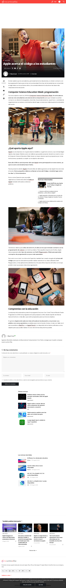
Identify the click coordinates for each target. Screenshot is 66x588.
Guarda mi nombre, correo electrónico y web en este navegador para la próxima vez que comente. (28, 380)
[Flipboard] (9, 570)
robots (22, 250)
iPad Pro (21, 325)
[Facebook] (22, 570)
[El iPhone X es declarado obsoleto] (22, 460)
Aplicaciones (30, 416)
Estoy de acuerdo (27, 584)
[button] (52, 2)
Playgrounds (43, 252)
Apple (10, 152)
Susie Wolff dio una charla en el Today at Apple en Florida (55, 184)
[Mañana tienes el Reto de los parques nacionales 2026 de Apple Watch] (22, 397)
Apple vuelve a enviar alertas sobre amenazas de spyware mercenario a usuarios (36, 405)
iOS (28, 409)
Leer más (41, 584)
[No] (64, 583)
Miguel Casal (13, 74)
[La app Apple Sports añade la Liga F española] (22, 422)
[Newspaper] (6, 570)
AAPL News (7, 60)
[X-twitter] (16, 570)
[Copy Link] (17, 68)
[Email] (15, 68)
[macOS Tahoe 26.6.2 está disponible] (22, 468)
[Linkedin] (13, 570)
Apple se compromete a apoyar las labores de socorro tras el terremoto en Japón (40, 538)
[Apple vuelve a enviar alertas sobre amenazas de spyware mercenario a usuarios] (22, 406)
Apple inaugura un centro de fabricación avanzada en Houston (8, 537)
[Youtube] (29, 570)
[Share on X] (12, 68)
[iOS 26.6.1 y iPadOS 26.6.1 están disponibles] (22, 483)
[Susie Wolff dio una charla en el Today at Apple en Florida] (42, 185)
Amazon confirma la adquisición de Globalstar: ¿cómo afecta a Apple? (48, 192)
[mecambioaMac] (10, 1)
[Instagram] (26, 570)
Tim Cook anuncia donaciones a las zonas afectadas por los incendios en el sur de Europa (56, 539)
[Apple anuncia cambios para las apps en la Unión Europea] (22, 415)
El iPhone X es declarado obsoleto (37, 458)
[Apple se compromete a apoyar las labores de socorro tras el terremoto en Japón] (41, 528)
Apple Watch (30, 400)
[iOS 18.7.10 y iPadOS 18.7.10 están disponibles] (22, 476)
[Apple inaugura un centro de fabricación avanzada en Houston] (9, 528)
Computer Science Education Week (40, 95)
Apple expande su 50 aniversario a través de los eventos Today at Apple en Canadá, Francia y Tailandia (50, 197)
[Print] (20, 68)
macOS (29, 469)
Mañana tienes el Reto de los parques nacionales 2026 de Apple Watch (37, 396)
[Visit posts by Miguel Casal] (4, 336)
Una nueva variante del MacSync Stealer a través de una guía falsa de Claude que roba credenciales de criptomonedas (25, 540)
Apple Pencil (31, 325)
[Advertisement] (33, 15)
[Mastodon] (19, 570)
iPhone (28, 460)
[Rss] (3, 570)
